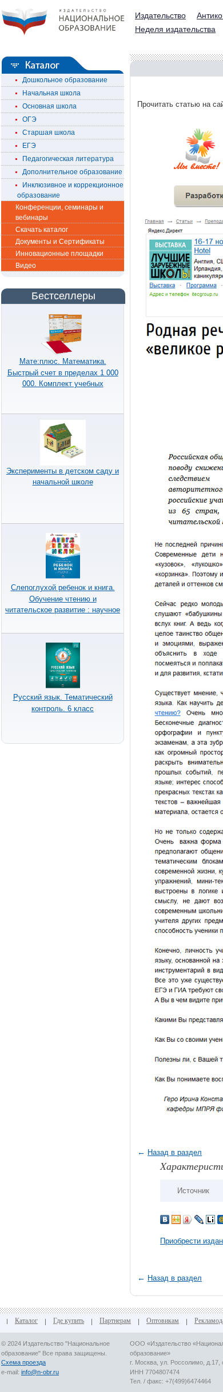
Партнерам (115, 1321)
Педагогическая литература (65, 159)
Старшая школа (46, 133)
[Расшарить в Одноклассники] (176, 1218)
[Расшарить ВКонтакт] (164, 1218)
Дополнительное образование (69, 172)
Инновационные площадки (59, 254)
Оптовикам (162, 1321)
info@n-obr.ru (40, 1372)
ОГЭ (27, 119)
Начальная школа (49, 93)
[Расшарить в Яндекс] (187, 1218)
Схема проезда (23, 1362)
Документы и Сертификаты (60, 242)
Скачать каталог (41, 230)
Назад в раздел (175, 1152)
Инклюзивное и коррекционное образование (70, 190)
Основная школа (47, 106)
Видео (25, 266)
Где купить (68, 1321)
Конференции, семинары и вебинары (59, 212)
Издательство (160, 15)
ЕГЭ (26, 146)
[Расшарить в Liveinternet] (210, 1218)
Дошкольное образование (62, 80)
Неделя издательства (175, 29)
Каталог (26, 1321)
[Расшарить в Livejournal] (199, 1218)
